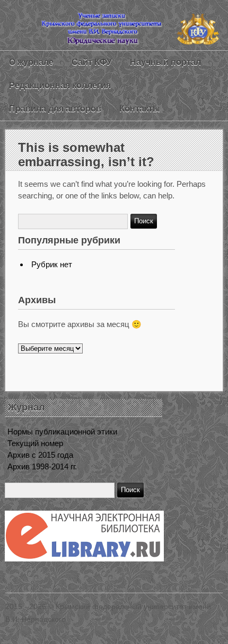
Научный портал (165, 62)
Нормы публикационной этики (62, 431)
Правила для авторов (55, 108)
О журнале (31, 62)
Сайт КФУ (92, 62)
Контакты (139, 108)
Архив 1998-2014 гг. (42, 466)
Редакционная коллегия (60, 85)
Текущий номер (35, 443)
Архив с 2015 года (40, 454)
